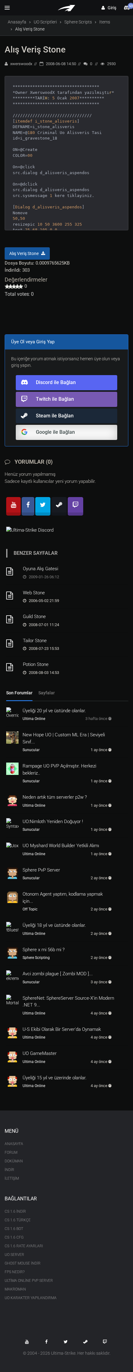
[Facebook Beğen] (46, 1341)
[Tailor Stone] (12, 643)
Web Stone (34, 593)
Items (104, 21)
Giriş (110, 7)
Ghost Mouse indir (23, 1263)
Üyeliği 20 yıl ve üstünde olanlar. (54, 710)
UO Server (14, 1255)
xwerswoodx (20, 63)
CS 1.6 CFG (14, 1237)
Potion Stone (36, 664)
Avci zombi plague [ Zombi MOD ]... (58, 974)
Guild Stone (34, 616)
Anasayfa (17, 21)
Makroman (15, 1289)
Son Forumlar (19, 692)
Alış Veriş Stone (35, 49)
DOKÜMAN (14, 1161)
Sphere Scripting (36, 958)
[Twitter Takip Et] (66, 1341)
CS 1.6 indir (15, 1211)
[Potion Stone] (12, 667)
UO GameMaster (40, 1053)
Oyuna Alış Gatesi (40, 568)
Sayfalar (46, 692)
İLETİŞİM (12, 1178)
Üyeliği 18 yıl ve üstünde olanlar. (54, 925)
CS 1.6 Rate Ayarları (24, 1246)
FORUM (11, 1152)
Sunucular (31, 750)
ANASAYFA (14, 1144)
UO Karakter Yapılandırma (31, 1298)
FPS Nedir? (14, 1272)
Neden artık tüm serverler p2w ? (55, 797)
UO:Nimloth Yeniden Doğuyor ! (53, 821)
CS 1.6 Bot (14, 1229)
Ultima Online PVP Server (29, 1280)
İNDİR (9, 1170)
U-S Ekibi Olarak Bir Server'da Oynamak (62, 1029)
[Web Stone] (12, 595)
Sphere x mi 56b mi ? (44, 949)
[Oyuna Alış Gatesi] (12, 571)
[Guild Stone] (12, 619)
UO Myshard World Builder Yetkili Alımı (61, 845)
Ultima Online (34, 719)
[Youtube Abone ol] (27, 1341)
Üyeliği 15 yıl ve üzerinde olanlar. (55, 1078)
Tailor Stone (35, 640)
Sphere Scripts (78, 21)
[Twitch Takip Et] (105, 1341)
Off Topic (30, 909)
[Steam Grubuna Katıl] (85, 1341)
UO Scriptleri (45, 21)
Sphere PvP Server (41, 870)
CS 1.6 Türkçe (18, 1220)
